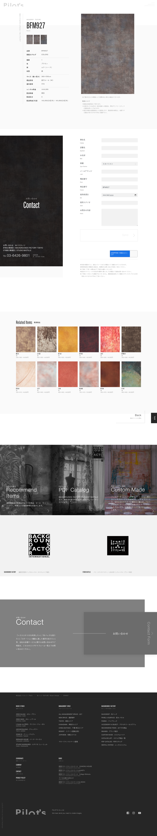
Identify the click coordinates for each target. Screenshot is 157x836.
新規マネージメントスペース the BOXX (72, 782)
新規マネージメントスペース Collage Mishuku (75, 774)
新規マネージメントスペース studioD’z (72, 770)
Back (135, 416)
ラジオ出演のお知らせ (66, 778)
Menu (151, 4)
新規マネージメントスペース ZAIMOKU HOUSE (75, 767)
